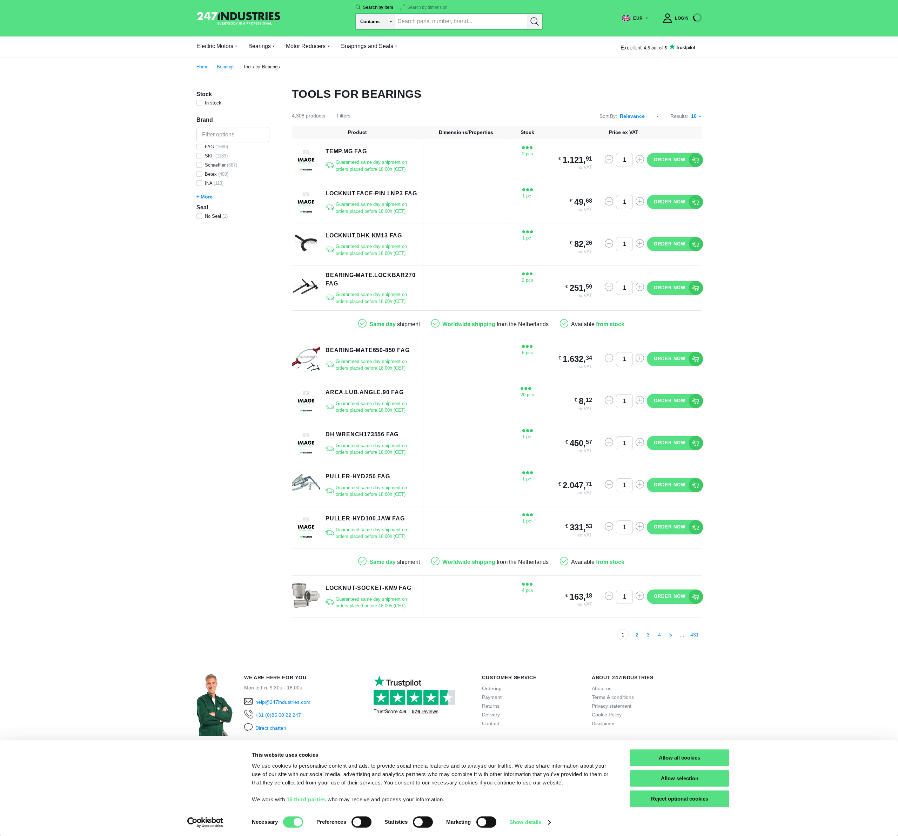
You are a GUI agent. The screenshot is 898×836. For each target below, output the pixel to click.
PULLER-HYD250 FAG (358, 476)
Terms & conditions (613, 697)
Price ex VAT (623, 132)
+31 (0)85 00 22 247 (278, 715)
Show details (525, 822)
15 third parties (306, 799)
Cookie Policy (607, 714)
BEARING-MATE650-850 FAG (367, 350)
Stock (527, 132)
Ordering (492, 688)
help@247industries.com (282, 702)
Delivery (491, 714)
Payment (492, 697)
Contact (490, 723)
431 (694, 635)
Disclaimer (603, 723)
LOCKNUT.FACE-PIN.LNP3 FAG (371, 193)
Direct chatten (270, 728)
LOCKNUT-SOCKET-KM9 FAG (368, 588)
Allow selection (679, 778)
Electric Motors (214, 46)
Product (357, 132)
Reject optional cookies (679, 799)
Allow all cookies (679, 758)
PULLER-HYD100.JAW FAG (365, 518)
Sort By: (608, 116)
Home (202, 66)
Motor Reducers (306, 46)
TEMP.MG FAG (346, 151)
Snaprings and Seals (367, 46)
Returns (491, 706)
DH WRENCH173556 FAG (362, 434)
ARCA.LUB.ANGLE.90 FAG (365, 392)
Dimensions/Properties (466, 132)
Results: (679, 116)
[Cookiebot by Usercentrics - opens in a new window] (205, 822)
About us (601, 688)
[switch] (361, 822)
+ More (204, 197)
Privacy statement (611, 706)
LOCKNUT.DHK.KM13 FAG (364, 235)
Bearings (259, 46)
